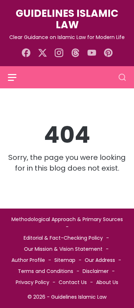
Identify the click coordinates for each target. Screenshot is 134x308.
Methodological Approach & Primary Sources (67, 219)
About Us (107, 282)
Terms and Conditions (45, 271)
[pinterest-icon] (108, 53)
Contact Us (73, 282)
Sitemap (64, 260)
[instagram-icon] (59, 53)
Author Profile (28, 260)
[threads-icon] (75, 53)
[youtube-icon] (92, 53)
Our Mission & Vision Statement (63, 249)
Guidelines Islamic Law (67, 19)
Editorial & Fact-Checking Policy (63, 237)
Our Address (100, 260)
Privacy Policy (32, 282)
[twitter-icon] (43, 53)
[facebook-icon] (26, 53)
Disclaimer (96, 271)
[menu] (16, 77)
